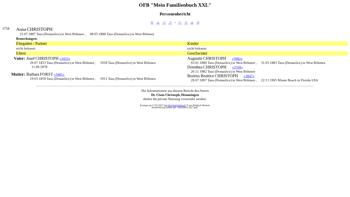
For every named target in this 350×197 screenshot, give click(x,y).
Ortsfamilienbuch (177, 105)
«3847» (249, 76)
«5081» (59, 74)
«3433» (64, 59)
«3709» (237, 67)
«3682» (237, 59)
